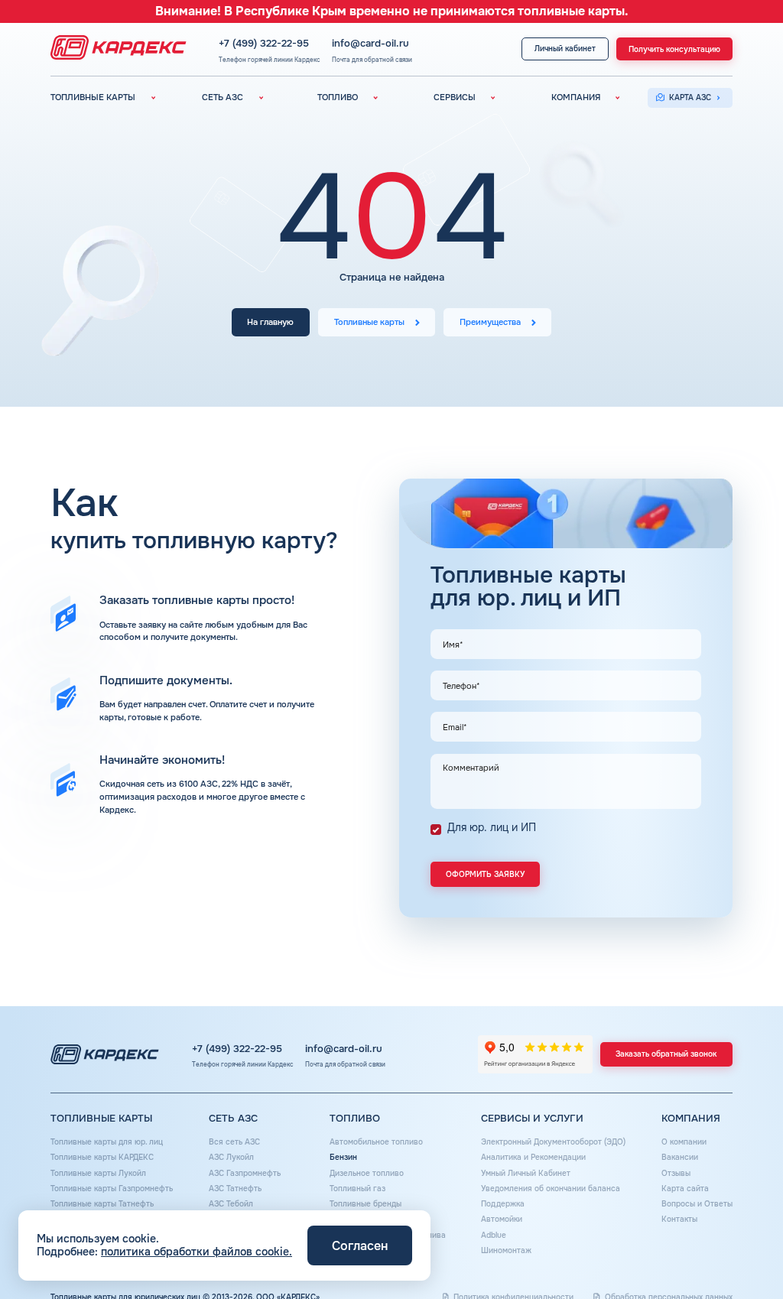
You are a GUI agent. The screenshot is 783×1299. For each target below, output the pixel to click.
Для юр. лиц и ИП (491, 827)
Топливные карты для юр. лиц (106, 1142)
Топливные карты (369, 322)
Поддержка (503, 1204)
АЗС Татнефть (235, 1188)
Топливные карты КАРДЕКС (102, 1157)
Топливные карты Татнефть (102, 1204)
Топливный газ (357, 1188)
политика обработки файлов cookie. (196, 1251)
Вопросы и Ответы (697, 1204)
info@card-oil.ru (370, 44)
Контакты (679, 1219)
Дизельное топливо (367, 1173)
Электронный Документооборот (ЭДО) (553, 1142)
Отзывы (675, 1173)
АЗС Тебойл (231, 1204)
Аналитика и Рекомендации (533, 1157)
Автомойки (501, 1219)
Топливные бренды (365, 1204)
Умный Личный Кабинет (525, 1173)
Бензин (343, 1157)
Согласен (360, 1246)
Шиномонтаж (506, 1250)
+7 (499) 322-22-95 (264, 44)
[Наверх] (738, 1254)
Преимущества (490, 322)
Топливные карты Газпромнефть (111, 1188)
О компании (684, 1142)
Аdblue (493, 1235)
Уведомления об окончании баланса (550, 1188)
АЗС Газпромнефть (245, 1173)
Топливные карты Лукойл (98, 1173)
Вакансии (679, 1157)
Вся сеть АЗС (234, 1142)
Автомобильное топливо (376, 1142)
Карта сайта (685, 1188)
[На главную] (115, 49)
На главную (270, 322)
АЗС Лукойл (231, 1157)
